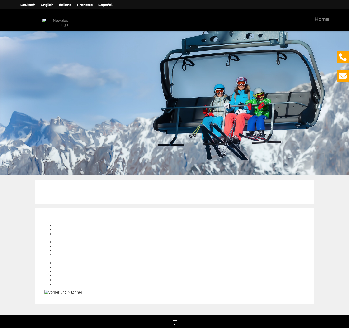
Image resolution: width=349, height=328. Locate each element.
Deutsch (27, 5)
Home (322, 19)
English (47, 5)
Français (85, 5)
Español (105, 5)
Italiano (65, 5)
